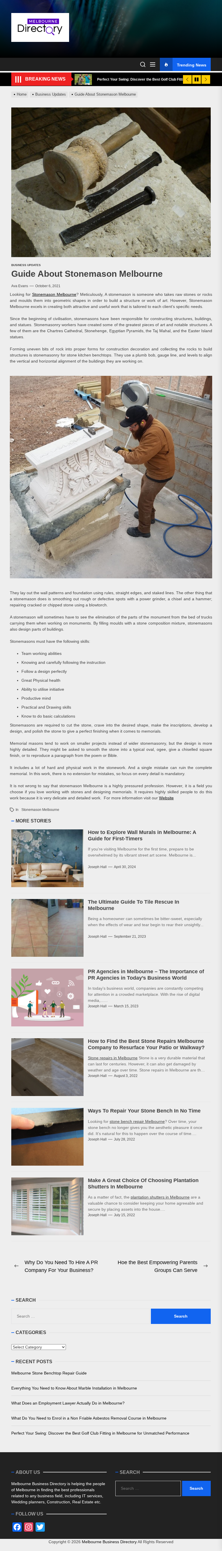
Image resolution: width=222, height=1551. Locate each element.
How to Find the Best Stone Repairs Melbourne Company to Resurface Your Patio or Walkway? (146, 1044)
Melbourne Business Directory (109, 1541)
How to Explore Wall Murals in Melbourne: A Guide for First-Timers (142, 835)
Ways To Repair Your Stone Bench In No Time (144, 1111)
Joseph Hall (97, 867)
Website (166, 798)
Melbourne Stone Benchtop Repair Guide (49, 1373)
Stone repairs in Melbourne (113, 1058)
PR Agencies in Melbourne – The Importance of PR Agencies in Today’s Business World (146, 975)
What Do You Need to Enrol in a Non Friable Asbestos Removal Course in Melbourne (88, 1418)
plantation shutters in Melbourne (160, 1197)
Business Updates (26, 265)
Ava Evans (19, 286)
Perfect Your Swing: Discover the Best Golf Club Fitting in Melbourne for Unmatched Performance (100, 1433)
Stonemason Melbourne (54, 294)
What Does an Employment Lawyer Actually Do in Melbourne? (68, 1403)
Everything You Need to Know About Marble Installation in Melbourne (74, 1388)
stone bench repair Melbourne (137, 1121)
